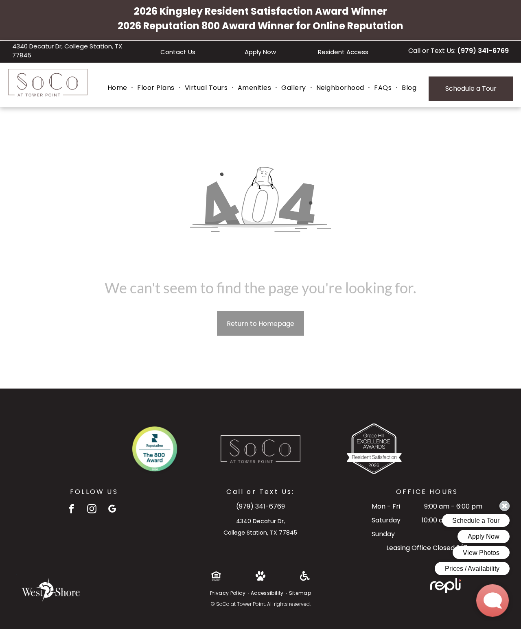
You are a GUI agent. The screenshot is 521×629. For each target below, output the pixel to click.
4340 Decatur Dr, (260, 521)
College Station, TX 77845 (260, 533)
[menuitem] (118, 88)
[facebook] (71, 510)
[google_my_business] (112, 510)
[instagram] (92, 510)
